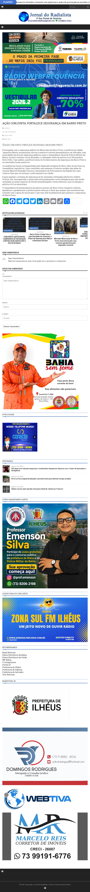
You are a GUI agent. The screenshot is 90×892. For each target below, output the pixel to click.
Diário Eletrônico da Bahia (14, 655)
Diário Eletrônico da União (14, 657)
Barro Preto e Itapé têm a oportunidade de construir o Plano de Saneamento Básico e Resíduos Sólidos (40, 237)
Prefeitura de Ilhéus (11, 667)
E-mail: (5, 314)
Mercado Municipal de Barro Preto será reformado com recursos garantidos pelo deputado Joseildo (66, 241)
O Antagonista (9, 662)
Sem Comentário (10, 132)
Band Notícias (8, 652)
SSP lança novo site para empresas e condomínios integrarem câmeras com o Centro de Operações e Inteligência (48, 469)
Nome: (5, 303)
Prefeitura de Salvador (12, 672)
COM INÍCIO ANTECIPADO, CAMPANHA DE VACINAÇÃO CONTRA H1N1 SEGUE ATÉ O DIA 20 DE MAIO (14, 240)
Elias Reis (7, 139)
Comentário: (7, 276)
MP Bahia (6, 660)
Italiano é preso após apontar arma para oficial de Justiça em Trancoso (37, 489)
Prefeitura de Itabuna (12, 669)
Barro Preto (8, 135)
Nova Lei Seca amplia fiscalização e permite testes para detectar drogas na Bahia (41, 479)
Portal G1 (6, 665)
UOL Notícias (8, 674)
